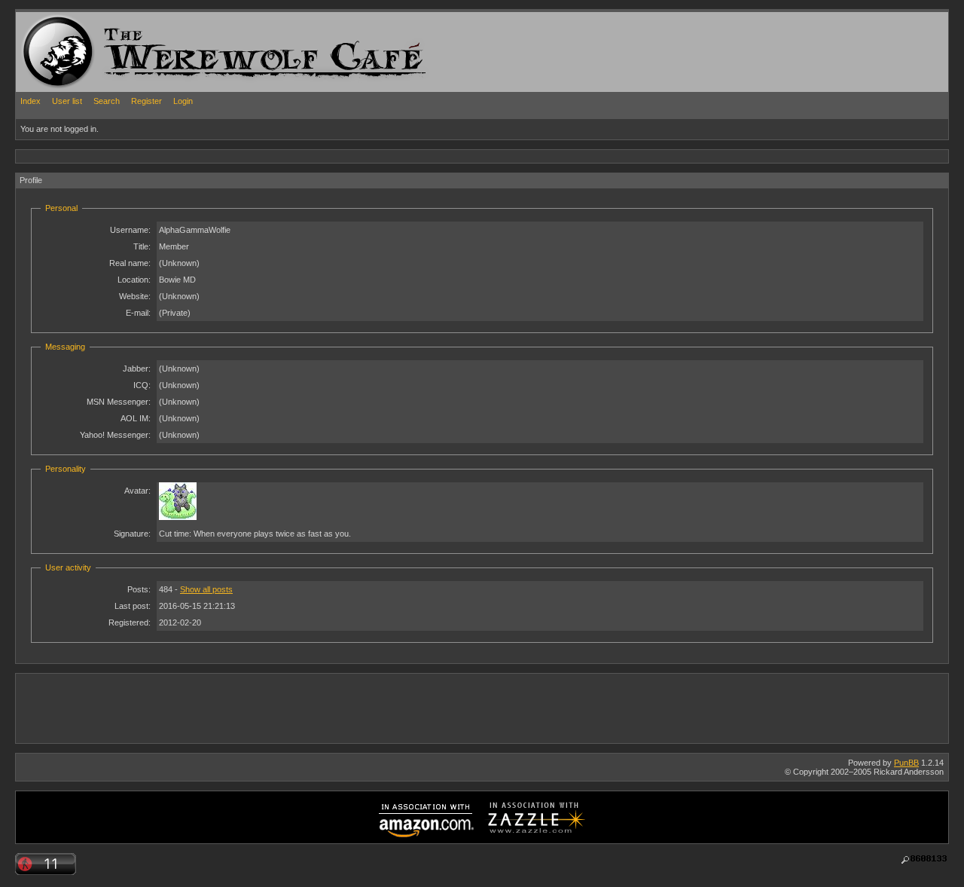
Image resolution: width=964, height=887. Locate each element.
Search (106, 101)
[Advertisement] (290, 155)
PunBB (906, 762)
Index (30, 101)
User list (67, 101)
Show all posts (206, 589)
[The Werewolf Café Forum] (58, 51)
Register (146, 101)
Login (183, 101)
